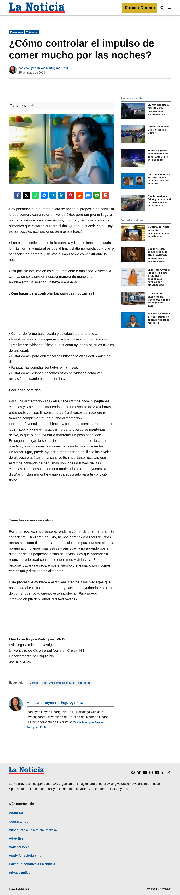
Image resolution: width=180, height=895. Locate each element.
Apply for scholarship (25, 855)
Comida (34, 682)
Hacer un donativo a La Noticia (32, 864)
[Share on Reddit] (79, 195)
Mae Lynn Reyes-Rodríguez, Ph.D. (46, 68)
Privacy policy (19, 872)
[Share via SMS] (88, 195)
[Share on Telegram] (52, 195)
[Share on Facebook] (17, 195)
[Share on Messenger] (44, 195)
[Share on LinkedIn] (61, 195)
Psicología (16, 31)
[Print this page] (105, 195)
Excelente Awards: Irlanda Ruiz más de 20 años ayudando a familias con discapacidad (159, 277)
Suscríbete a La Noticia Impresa (33, 830)
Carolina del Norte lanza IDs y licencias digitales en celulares (158, 231)
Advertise (16, 838)
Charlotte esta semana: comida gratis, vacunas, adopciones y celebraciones (157, 254)
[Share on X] (26, 195)
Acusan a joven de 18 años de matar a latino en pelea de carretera (159, 179)
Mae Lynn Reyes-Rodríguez (58, 682)
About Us (16, 813)
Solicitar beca (19, 847)
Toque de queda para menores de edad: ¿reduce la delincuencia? (158, 155)
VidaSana (31, 31)
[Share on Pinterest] (70, 195)
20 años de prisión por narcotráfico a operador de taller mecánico (159, 318)
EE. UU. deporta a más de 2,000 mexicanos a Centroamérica (158, 109)
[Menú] (169, 8)
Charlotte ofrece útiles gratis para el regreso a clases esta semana (159, 201)
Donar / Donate (140, 7)
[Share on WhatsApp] (35, 195)
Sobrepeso (84, 682)
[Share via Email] (96, 195)
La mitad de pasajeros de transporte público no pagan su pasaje (159, 299)
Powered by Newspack (158, 888)
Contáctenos (18, 821)
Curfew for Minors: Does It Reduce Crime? (159, 129)
